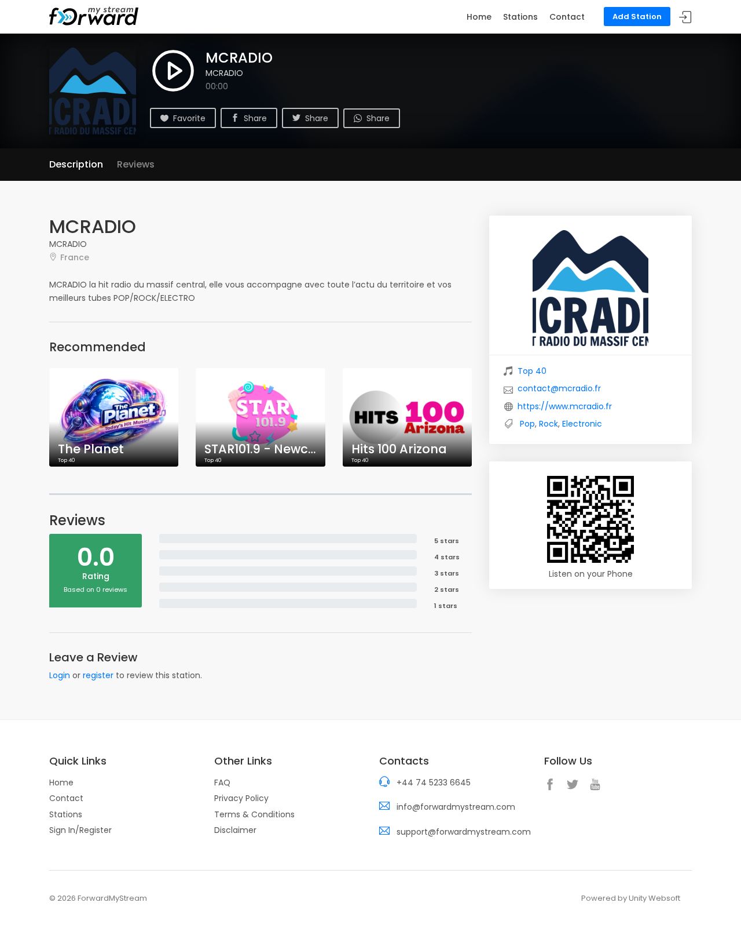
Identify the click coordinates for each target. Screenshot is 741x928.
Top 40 (532, 371)
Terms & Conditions (254, 814)
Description (76, 164)
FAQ (222, 782)
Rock (548, 424)
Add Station (637, 16)
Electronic (582, 424)
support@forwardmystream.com (464, 832)
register (98, 675)
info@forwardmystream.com (456, 807)
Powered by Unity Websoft (630, 898)
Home (479, 17)
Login (59, 675)
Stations (520, 17)
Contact (567, 17)
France (74, 257)
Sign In (685, 17)
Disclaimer (235, 830)
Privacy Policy (241, 798)
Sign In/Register (80, 830)
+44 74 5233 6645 (434, 782)
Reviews (136, 164)
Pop (527, 424)
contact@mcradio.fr (559, 388)
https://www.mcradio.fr (565, 406)
